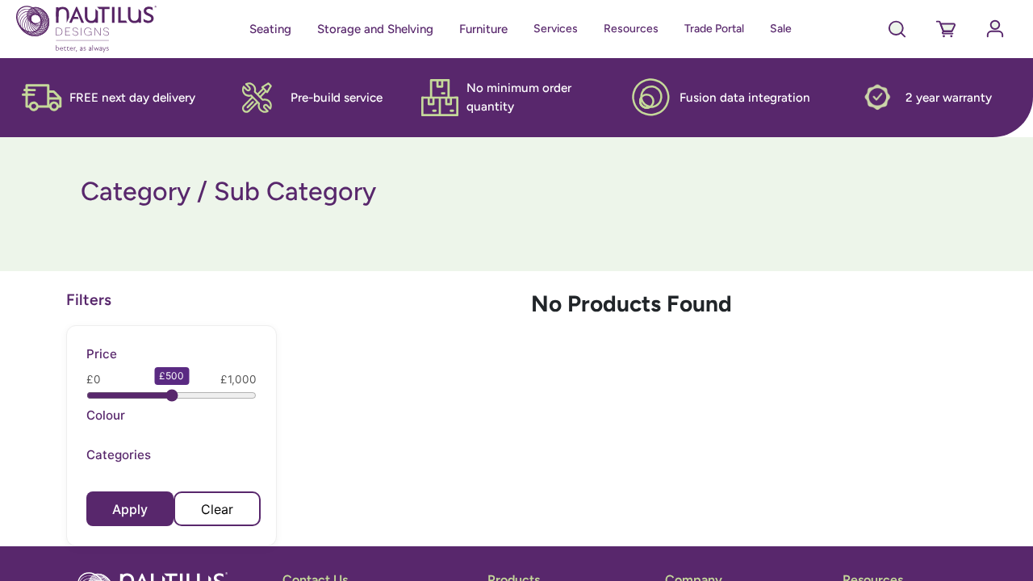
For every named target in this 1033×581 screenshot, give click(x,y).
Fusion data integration (745, 97)
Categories (118, 454)
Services (555, 29)
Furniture (483, 29)
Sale (781, 29)
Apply (130, 509)
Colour (105, 415)
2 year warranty (948, 97)
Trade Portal (714, 29)
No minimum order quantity (518, 97)
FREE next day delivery (132, 97)
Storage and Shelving (375, 29)
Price (101, 354)
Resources (631, 29)
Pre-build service (337, 97)
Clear (217, 509)
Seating (270, 29)
